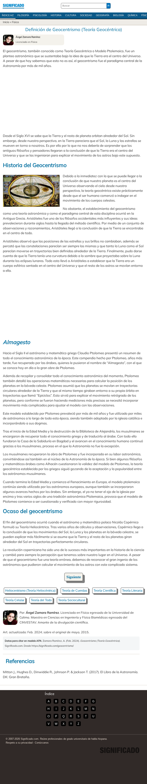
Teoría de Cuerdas (74, 590)
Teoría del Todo (41, 600)
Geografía (102, 15)
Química (132, 15)
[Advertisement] (73, 101)
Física (15, 22)
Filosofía (23, 15)
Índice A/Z (8, 15)
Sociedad (86, 15)
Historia (56, 15)
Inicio (6, 22)
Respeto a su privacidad (19, 742)
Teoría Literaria (132, 590)
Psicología (40, 15)
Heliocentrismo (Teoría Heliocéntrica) (30, 590)
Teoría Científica (105, 590)
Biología (118, 15)
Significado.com (13, 5)
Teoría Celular (14, 600)
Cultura (70, 15)
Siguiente (73, 577)
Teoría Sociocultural (71, 600)
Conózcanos (42, 742)
